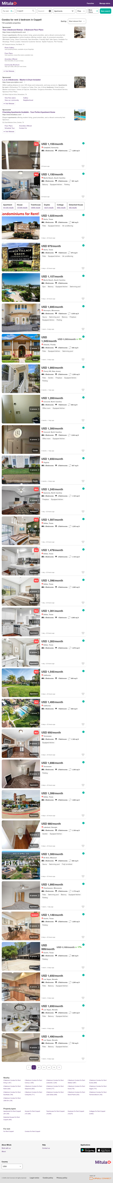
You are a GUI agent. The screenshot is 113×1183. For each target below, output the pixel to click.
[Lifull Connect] (100, 1179)
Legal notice (34, 1178)
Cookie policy (48, 1178)
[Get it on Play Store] (88, 1150)
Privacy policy (62, 1178)
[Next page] (59, 1067)
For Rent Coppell (8, 1131)
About (4, 1151)
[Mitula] (9, 3)
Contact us (46, 1148)
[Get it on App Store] (103, 1150)
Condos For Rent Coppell (32, 1131)
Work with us (6, 1148)
